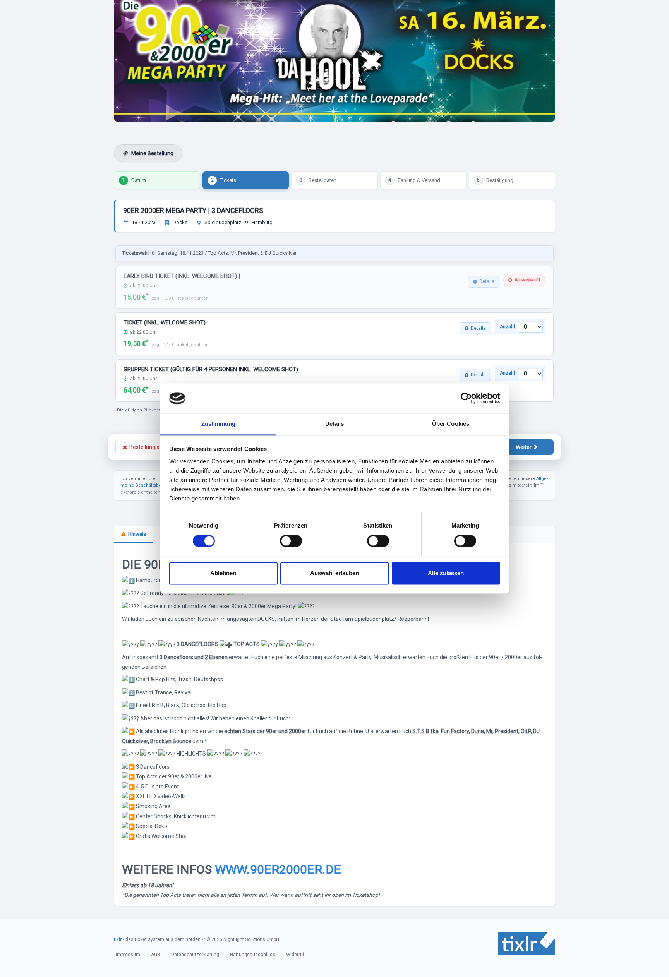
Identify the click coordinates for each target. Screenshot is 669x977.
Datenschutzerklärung (195, 954)
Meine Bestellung (152, 153)
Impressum (128, 954)
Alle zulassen (446, 573)
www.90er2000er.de (278, 869)
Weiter (524, 447)
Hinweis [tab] (137, 534)
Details (486, 281)
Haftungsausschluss (252, 954)
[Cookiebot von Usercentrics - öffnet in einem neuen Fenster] (466, 398)
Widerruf (295, 954)
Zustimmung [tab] (218, 423)
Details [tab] (334, 423)
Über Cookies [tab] (450, 423)
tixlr (118, 939)
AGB (155, 954)
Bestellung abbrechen (156, 447)
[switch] (291, 541)
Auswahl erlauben (334, 573)
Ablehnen (223, 573)
